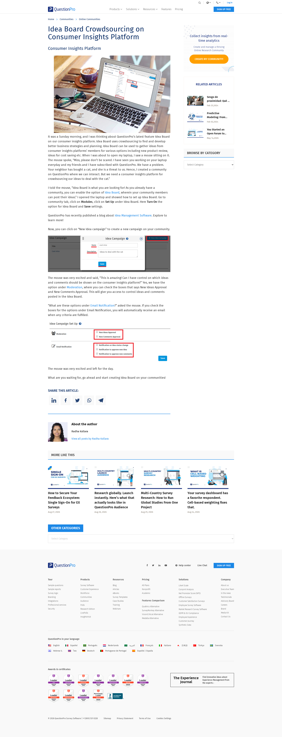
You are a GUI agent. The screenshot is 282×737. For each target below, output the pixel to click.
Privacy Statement (125, 718)
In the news (226, 593)
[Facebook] (65, 400)
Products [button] (115, 9)
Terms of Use (145, 718)
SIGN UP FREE (224, 9)
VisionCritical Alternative (152, 614)
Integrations (53, 601)
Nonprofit (146, 589)
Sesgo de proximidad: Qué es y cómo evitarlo (218, 100)
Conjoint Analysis (186, 589)
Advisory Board (227, 601)
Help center (185, 565)
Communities (66, 19)
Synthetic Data (185, 625)
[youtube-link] (166, 565)
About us (225, 585)
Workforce (84, 593)
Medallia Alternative (150, 618)
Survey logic (53, 593)
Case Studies (118, 601)
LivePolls (84, 613)
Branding (52, 597)
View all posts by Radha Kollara (90, 438)
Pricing (179, 9)
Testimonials (226, 597)
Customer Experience (89, 589)
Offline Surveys (185, 597)
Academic (146, 593)
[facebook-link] (147, 565)
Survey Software (87, 585)
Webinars (117, 609)
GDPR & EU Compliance (189, 613)
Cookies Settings (164, 718)
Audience (84, 601)
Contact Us (225, 616)
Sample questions (55, 585)
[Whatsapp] (89, 400)
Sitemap (107, 718)
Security (51, 609)
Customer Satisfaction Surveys (192, 601)
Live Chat (202, 565)
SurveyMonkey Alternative (153, 610)
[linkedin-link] (159, 565)
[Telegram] (101, 400)
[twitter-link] (153, 565)
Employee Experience (188, 617)
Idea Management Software (133, 215)
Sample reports (54, 589)
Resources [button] (149, 9)
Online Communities (89, 19)
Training (116, 605)
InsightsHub (85, 617)
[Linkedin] (54, 400)
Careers (224, 605)
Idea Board (112, 192)
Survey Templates (120, 597)
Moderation (74, 287)
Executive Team (227, 589)
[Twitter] (77, 400)
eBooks (116, 593)
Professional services (57, 605)
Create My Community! (209, 59)
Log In (229, 2)
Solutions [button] (131, 9)
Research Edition (87, 609)
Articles (116, 589)
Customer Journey (186, 621)
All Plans (145, 585)
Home (51, 19)
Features (166, 9)
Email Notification (102, 305)
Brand (223, 609)
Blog (115, 585)
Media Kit (225, 613)
